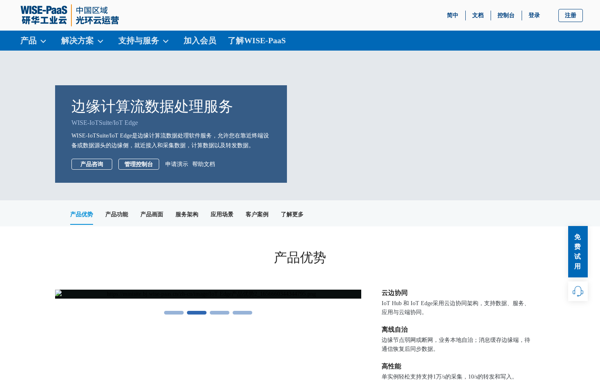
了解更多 (292, 214)
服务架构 (187, 214)
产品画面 (151, 214)
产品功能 (116, 214)
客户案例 (257, 214)
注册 (570, 15)
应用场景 (222, 214)
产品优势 (81, 214)
